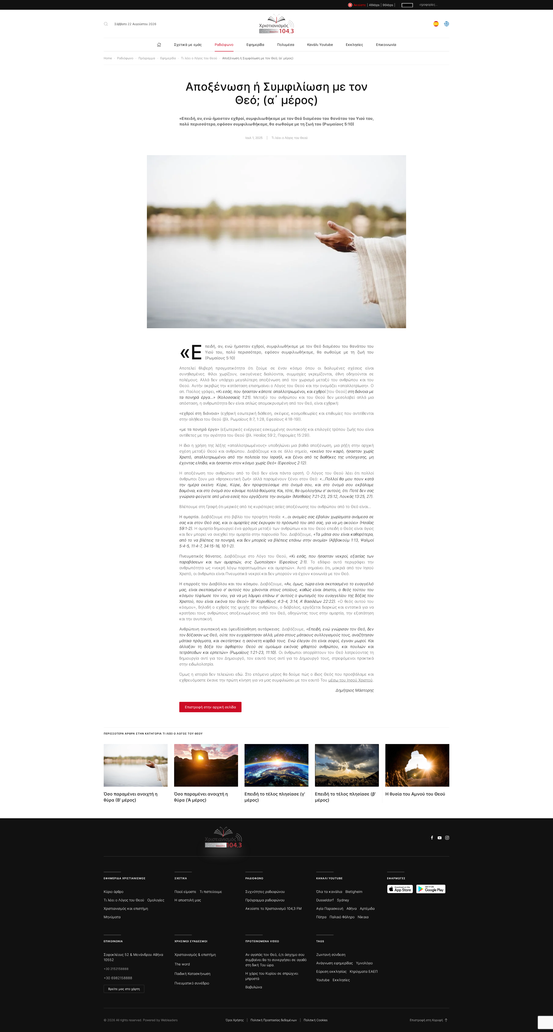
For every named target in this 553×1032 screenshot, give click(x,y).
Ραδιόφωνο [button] (224, 44)
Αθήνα (351, 908)
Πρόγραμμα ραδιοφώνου (264, 900)
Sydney (343, 900)
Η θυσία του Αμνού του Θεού (415, 794)
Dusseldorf (325, 900)
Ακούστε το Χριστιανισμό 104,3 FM (273, 908)
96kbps (388, 5)
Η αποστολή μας (188, 900)
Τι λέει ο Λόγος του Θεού (290, 138)
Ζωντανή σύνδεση (330, 954)
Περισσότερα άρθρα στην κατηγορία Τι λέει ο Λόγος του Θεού (153, 733)
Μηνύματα (112, 917)
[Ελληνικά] (446, 23)
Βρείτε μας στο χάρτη (124, 989)
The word (182, 964)
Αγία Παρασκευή (329, 908)
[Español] (436, 23)
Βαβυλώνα (253, 987)
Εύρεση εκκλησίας (331, 971)
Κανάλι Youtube (320, 44)
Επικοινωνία (386, 44)
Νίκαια (363, 917)
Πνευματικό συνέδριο (192, 983)
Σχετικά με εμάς (188, 44)
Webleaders (169, 1020)
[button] (106, 24)
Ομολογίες (155, 900)
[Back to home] (276, 24)
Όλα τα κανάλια (329, 891)
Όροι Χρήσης (235, 1020)
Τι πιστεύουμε (211, 891)
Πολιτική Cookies (315, 1020)
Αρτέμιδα (367, 908)
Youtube (322, 980)
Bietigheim (353, 891)
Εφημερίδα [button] (255, 44)
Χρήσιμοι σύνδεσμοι (191, 941)
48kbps (374, 5)
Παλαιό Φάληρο (342, 917)
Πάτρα (321, 917)
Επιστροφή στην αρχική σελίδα (210, 707)
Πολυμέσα (285, 44)
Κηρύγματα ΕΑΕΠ (364, 971)
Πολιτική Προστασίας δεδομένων (274, 1020)
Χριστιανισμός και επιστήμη (126, 908)
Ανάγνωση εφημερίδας (334, 963)
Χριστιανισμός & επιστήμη (195, 954)
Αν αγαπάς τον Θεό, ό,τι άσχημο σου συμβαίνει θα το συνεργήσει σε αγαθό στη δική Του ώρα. (276, 959)
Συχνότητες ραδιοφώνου (265, 891)
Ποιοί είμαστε (185, 891)
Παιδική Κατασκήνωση (192, 973)
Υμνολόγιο (364, 963)
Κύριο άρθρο (113, 891)
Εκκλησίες (354, 44)
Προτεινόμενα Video (262, 941)
